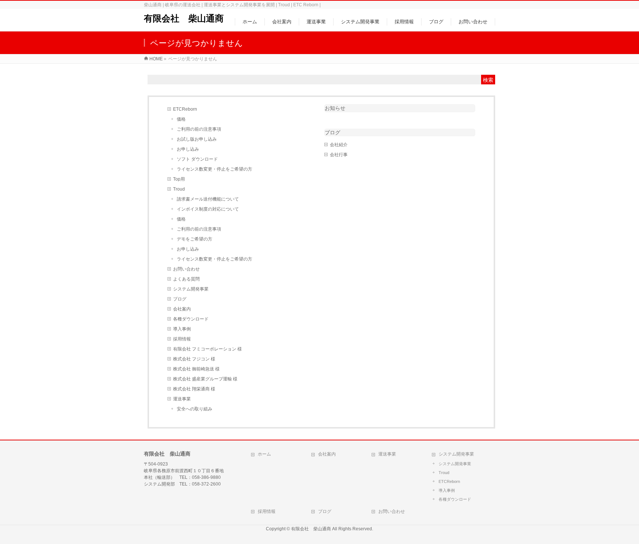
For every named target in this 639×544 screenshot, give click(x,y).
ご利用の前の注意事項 (199, 129)
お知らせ (335, 108)
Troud (179, 189)
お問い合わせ (186, 269)
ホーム (264, 454)
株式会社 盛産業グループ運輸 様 (205, 379)
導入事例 (182, 329)
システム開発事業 (191, 289)
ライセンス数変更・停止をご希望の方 (214, 169)
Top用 (179, 179)
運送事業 (182, 399)
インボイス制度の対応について (208, 209)
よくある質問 (186, 279)
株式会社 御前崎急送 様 (196, 369)
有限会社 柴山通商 (184, 18)
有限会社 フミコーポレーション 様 (207, 349)
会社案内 (182, 309)
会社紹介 (339, 144)
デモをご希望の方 (194, 239)
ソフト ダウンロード (197, 159)
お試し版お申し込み (197, 139)
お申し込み (188, 149)
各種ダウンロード (191, 319)
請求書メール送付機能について (208, 199)
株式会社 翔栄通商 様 (194, 389)
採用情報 (182, 339)
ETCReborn (185, 109)
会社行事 (339, 154)
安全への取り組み (194, 409)
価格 (181, 119)
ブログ (179, 299)
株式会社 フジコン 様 (194, 359)
